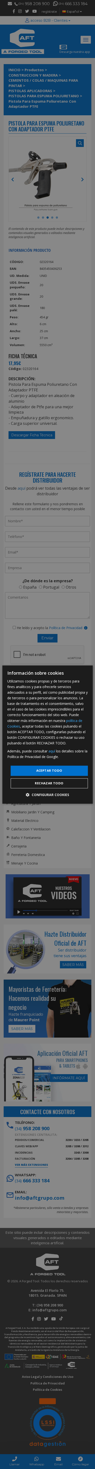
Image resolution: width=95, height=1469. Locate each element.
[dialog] (47, 734)
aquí (51, 751)
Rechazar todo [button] (49, 783)
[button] (47, 795)
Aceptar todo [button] (49, 771)
